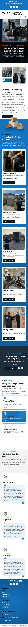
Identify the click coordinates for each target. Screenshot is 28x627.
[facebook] (22, 368)
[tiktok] (14, 584)
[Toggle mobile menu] (25, 16)
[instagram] (19, 368)
